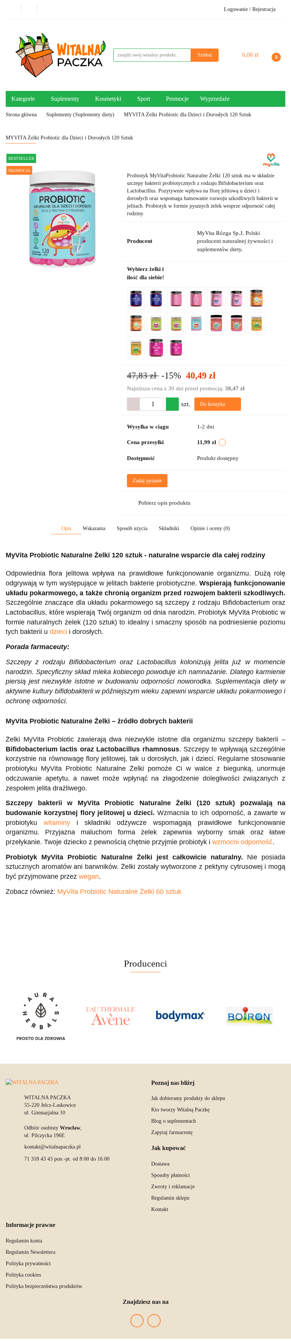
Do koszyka (213, 404)
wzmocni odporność (242, 842)
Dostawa (160, 1164)
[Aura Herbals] (41, 1016)
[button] (172, 1083)
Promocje (177, 98)
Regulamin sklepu (170, 1198)
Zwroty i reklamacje (173, 1186)
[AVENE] (111, 1016)
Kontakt (159, 1209)
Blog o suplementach (173, 1121)
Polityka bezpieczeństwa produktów (44, 1286)
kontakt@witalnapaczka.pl (52, 1147)
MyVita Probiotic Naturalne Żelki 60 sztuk (119, 891)
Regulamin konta (24, 1241)
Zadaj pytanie (147, 481)
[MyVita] (271, 160)
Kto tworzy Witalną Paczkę (180, 1110)
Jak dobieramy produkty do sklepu (188, 1098)
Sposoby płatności (170, 1175)
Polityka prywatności (28, 1263)
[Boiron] (251, 1016)
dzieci (58, 631)
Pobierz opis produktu (164, 503)
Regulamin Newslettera (30, 1252)
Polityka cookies (23, 1275)
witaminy (57, 822)
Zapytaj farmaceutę (171, 1132)
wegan (89, 876)
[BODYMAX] (181, 1016)
